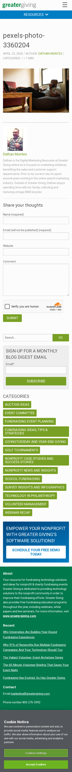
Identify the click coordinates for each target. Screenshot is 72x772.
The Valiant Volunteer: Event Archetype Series (33, 657)
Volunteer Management (26, 504)
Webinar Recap (17, 513)
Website (8, 245)
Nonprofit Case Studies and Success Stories (29, 460)
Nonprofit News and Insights (30, 470)
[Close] (67, 715)
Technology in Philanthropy (30, 496)
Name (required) (13, 214)
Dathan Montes (50, 53)
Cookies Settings (36, 753)
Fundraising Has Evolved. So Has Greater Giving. (34, 678)
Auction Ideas (17, 404)
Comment (9, 261)
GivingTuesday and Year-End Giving (35, 442)
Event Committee (20, 413)
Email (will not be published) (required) (27, 230)
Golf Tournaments (21, 450)
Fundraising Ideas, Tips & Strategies (26, 431)
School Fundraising (22, 479)
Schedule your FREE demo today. (36, 552)
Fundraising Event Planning (29, 421)
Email (10, 364)
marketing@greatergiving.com (30, 693)
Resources (34, 14)
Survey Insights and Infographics (34, 487)
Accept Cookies (36, 764)
